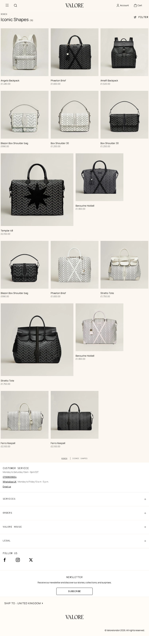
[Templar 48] (37, 189)
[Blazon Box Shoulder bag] (25, 115)
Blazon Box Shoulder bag (14, 143)
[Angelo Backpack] (25, 52)
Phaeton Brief (58, 80)
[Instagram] (18, 560)
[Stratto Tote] (124, 265)
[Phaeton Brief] (74, 52)
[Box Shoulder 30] (74, 115)
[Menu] (7, 5)
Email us (7, 486)
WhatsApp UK (9, 481)
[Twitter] (31, 560)
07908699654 (10, 476)
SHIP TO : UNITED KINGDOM (22, 603)
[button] (138, 5)
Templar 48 (7, 230)
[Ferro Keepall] (25, 415)
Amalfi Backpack (109, 80)
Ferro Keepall (8, 443)
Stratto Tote (107, 293)
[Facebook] (5, 560)
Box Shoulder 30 (60, 143)
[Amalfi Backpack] (124, 52)
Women (64, 458)
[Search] (15, 5)
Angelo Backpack (10, 80)
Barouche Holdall (85, 205)
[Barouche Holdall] (99, 177)
